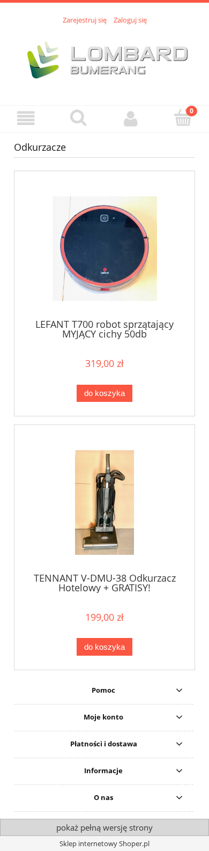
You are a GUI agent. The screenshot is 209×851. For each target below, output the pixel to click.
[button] (26, 118)
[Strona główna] (104, 59)
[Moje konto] (130, 118)
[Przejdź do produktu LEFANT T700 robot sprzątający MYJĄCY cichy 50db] (104, 248)
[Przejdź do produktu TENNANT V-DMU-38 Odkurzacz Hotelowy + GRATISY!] (104, 502)
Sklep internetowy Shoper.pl (104, 843)
